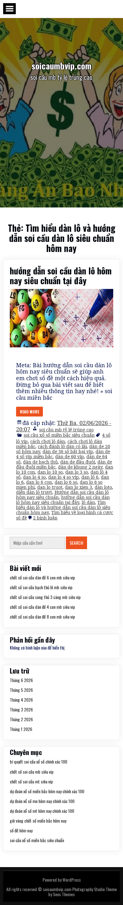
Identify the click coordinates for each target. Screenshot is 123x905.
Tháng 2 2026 (21, 719)
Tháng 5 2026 (21, 689)
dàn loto (103, 487)
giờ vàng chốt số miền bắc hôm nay (38, 820)
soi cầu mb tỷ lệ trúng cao (66, 430)
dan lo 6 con (39, 482)
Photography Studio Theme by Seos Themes (82, 891)
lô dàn (88, 502)
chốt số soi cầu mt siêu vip (31, 781)
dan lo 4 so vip (63, 477)
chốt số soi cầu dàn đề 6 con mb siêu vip (42, 577)
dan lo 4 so (34, 477)
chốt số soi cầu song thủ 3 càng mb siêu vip (45, 597)
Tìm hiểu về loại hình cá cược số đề (64, 514)
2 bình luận (45, 518)
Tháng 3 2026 (21, 709)
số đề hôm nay (21, 830)
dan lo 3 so (76, 472)
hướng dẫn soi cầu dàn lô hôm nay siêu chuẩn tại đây (61, 275)
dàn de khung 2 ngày (80, 467)
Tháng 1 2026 (21, 729)
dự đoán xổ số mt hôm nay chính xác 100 (42, 810)
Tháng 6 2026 (21, 680)
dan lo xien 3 (78, 487)
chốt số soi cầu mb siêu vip (32, 771)
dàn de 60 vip (69, 456)
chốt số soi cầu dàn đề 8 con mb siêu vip (42, 616)
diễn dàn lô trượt (34, 492)
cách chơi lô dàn (47, 441)
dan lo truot (49, 487)
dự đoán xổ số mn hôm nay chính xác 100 (42, 801)
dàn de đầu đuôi (77, 462)
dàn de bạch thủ (40, 462)
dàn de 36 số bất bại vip (68, 451)
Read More (29, 411)
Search (76, 542)
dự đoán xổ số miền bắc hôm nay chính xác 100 (47, 791)
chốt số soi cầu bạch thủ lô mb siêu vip (41, 587)
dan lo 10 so (50, 472)
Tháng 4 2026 (21, 699)
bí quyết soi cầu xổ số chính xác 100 (38, 761)
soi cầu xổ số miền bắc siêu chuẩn (59, 435)
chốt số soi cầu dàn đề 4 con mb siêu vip (42, 606)
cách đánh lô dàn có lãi (62, 446)
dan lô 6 (89, 477)
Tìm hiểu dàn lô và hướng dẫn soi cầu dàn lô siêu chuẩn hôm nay (63, 507)
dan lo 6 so (66, 482)
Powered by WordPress (62, 879)
